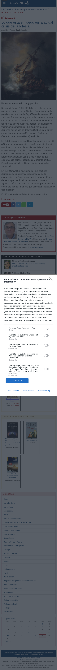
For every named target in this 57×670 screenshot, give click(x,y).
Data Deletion (13, 390)
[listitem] (28, 329)
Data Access (28, 390)
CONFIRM (17, 381)
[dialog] (28, 335)
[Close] (51, 279)
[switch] (46, 335)
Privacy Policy (44, 390)
